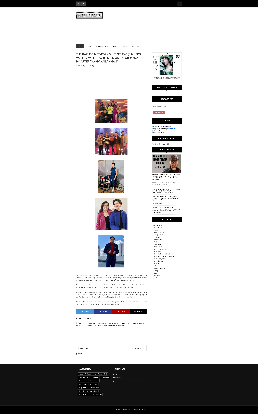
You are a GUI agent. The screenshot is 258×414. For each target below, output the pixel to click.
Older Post (137, 348)
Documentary (157, 227)
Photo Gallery (157, 247)
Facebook (117, 378)
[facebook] (78, 4)
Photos (125, 46)
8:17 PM (88, 66)
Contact (135, 46)
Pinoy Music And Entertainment (163, 254)
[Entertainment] (157, 126)
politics (155, 278)
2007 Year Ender (157, 204)
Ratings (155, 271)
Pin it (123, 312)
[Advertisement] (145, 26)
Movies (115, 46)
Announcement (158, 225)
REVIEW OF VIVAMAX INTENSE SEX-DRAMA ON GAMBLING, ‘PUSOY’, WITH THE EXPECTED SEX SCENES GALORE (166, 191)
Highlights (156, 237)
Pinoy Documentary (159, 249)
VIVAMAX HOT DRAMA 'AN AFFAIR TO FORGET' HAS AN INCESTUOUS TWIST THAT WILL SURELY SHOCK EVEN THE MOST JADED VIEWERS (166, 209)
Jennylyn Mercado (93, 377)
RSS (115, 381)
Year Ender (157, 275)
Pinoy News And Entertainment (163, 256)
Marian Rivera (83, 381)
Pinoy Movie (157, 251)
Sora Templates (135, 411)
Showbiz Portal (125, 409)
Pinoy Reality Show (159, 259)
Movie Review (158, 244)
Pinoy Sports (157, 263)
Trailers (155, 273)
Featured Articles (102, 46)
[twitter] (83, 4)
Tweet (87, 312)
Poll (154, 266)
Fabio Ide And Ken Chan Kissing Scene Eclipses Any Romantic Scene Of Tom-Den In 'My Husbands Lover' (166, 198)
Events (155, 230)
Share (105, 312)
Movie (155, 242)
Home (80, 46)
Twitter (116, 374)
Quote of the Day (159, 268)
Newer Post (85, 348)
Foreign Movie (158, 235)
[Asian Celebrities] (158, 132)
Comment (141, 312)
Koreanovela (157, 239)
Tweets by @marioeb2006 (160, 144)
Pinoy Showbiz (158, 261)
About (88, 46)
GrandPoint (143, 409)
